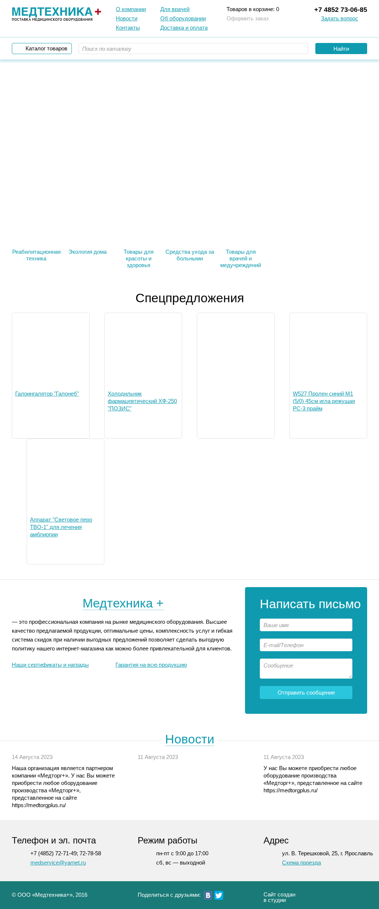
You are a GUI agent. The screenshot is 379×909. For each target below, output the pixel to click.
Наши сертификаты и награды (50, 665)
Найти (341, 49)
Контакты (128, 27)
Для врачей (175, 9)
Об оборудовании (183, 18)
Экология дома (87, 252)
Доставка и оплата (184, 27)
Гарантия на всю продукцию (151, 665)
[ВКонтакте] (208, 895)
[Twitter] (218, 895)
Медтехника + (123, 603)
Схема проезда (301, 862)
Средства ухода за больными (189, 255)
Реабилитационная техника (36, 255)
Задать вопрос (339, 18)
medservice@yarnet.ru (58, 862)
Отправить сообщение (306, 692)
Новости (126, 18)
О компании (131, 9)
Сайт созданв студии (279, 897)
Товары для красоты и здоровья (139, 258)
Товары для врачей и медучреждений (240, 258)
